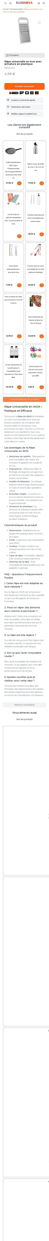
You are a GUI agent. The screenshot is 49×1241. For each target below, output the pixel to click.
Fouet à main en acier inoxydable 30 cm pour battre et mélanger (35, 269)
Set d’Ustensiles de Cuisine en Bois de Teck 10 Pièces (35, 320)
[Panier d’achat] (44, 3)
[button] (39, 22)
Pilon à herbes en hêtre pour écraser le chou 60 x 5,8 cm (13, 300)
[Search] (5, 3)
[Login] (39, 3)
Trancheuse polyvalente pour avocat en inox (13, 269)
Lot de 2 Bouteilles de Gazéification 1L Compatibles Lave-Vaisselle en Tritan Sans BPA (13, 371)
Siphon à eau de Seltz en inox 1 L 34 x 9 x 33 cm (35, 167)
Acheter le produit (24, 86)
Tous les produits (16, 9)
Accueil (6, 9)
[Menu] (10, 3)
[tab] (24, 399)
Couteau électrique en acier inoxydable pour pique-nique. (35, 218)
